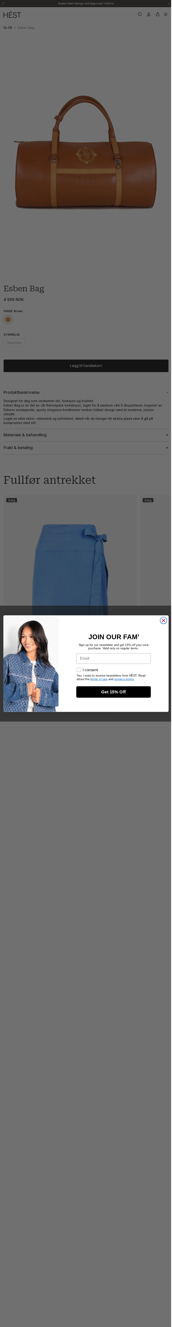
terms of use (98, 679)
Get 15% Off (112, 692)
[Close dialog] (162, 620)
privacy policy (123, 679)
